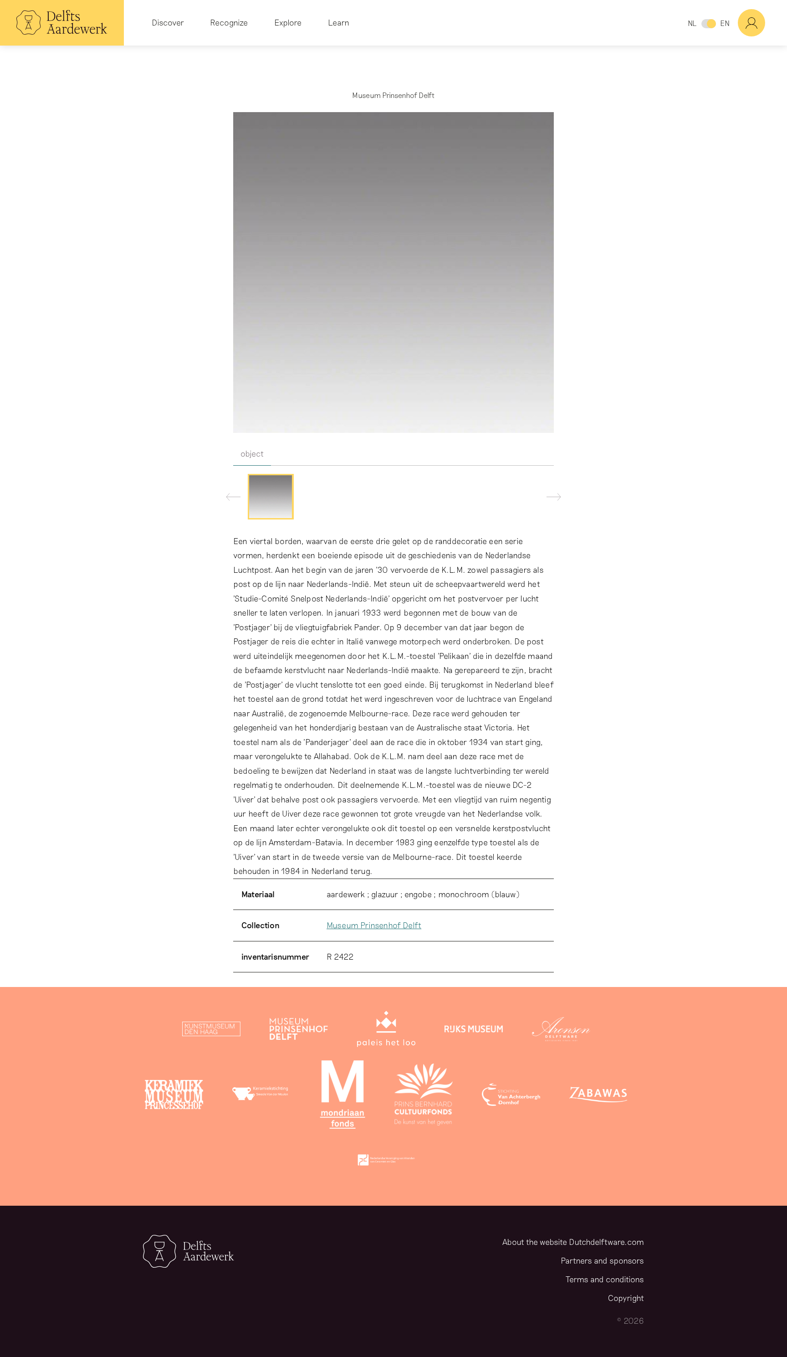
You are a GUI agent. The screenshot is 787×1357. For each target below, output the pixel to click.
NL (692, 23)
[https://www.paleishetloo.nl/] (386, 1031)
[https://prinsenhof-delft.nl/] (298, 1031)
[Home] (62, 23)
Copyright (626, 1298)
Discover (168, 22)
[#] (762, 23)
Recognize (229, 22)
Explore (288, 22)
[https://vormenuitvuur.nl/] (386, 1162)
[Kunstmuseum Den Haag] (211, 1031)
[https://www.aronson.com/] (561, 1031)
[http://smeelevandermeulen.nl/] (261, 1096)
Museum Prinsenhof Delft (374, 925)
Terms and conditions (605, 1279)
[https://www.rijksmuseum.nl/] (473, 1031)
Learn (338, 22)
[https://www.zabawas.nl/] (598, 1096)
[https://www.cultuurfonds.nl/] (423, 1096)
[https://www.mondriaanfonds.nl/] (342, 1096)
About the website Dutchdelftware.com (573, 1242)
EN (725, 23)
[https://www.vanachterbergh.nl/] (511, 1096)
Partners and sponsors (602, 1260)
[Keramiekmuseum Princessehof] (174, 1096)
